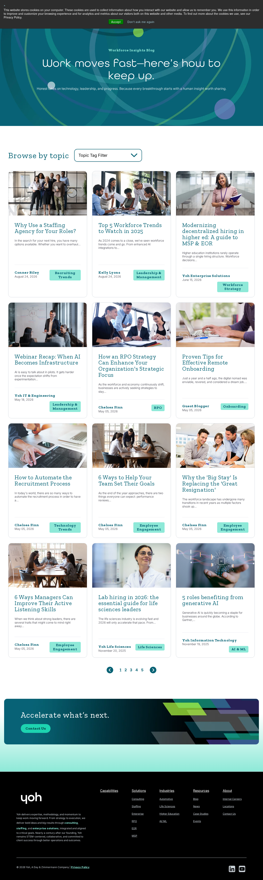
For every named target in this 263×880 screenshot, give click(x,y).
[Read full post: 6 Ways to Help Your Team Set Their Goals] (131, 467)
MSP (134, 835)
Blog (195, 798)
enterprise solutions (46, 828)
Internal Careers (232, 798)
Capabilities (109, 791)
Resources (201, 791)
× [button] (5, 5)
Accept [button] (116, 22)
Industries (166, 791)
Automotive (166, 798)
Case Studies (200, 813)
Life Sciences (167, 806)
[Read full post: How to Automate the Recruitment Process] (47, 467)
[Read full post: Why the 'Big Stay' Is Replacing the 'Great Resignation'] (215, 467)
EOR (134, 828)
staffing (21, 828)
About (227, 791)
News (196, 806)
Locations (228, 806)
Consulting (138, 798)
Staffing (136, 806)
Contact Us (35, 728)
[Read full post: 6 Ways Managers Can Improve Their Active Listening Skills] (47, 586)
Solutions (139, 791)
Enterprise (138, 813)
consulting (71, 822)
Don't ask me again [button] (141, 22)
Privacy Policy (80, 867)
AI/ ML (163, 821)
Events (197, 821)
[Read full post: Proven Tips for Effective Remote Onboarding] (215, 346)
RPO (134, 821)
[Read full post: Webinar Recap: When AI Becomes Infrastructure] (47, 346)
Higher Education (169, 813)
